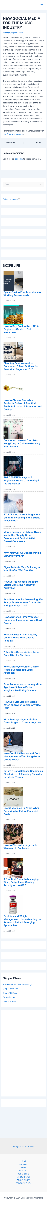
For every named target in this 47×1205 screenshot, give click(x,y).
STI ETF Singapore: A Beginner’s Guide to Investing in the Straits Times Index (22, 517)
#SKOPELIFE (23, 1174)
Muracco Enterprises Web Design (17, 984)
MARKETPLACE (23, 1177)
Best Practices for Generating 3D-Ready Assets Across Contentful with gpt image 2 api (23, 602)
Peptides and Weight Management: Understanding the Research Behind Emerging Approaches (22, 921)
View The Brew (9, 1001)
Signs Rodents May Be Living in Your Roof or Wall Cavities (22, 569)
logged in (18, 159)
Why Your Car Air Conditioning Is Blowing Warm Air (22, 554)
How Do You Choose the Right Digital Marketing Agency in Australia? (21, 584)
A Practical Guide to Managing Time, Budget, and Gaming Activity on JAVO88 (21, 882)
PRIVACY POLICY (23, 1183)
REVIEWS (23, 1171)
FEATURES (23, 1164)
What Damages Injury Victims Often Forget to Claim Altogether (22, 721)
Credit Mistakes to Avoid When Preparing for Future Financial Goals (22, 810)
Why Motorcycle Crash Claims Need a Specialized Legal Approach (21, 669)
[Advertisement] (23, 1052)
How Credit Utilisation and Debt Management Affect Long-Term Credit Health (22, 756)
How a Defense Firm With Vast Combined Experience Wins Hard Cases (23, 619)
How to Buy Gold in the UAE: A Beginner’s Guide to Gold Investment (21, 329)
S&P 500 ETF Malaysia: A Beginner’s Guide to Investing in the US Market (22, 480)
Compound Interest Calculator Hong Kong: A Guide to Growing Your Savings (22, 443)
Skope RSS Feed (10, 993)
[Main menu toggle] (41, 5)
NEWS (23, 1167)
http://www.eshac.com (13, 134)
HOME (23, 1161)
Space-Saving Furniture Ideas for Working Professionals (23, 294)
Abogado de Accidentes (23, 1146)
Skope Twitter (9, 997)
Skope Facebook (10, 989)
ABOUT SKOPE (23, 1180)
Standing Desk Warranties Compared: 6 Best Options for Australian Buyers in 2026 (21, 366)
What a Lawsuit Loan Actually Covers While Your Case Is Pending (20, 637)
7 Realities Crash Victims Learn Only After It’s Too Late (21, 654)
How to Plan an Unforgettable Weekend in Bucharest (20, 847)
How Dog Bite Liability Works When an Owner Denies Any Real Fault (22, 704)
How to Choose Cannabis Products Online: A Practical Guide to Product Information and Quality (23, 405)
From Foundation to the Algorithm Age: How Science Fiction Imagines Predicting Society (23, 687)
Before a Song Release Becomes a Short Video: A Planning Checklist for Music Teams (23, 773)
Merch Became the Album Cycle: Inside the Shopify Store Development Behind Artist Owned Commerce (23, 537)
